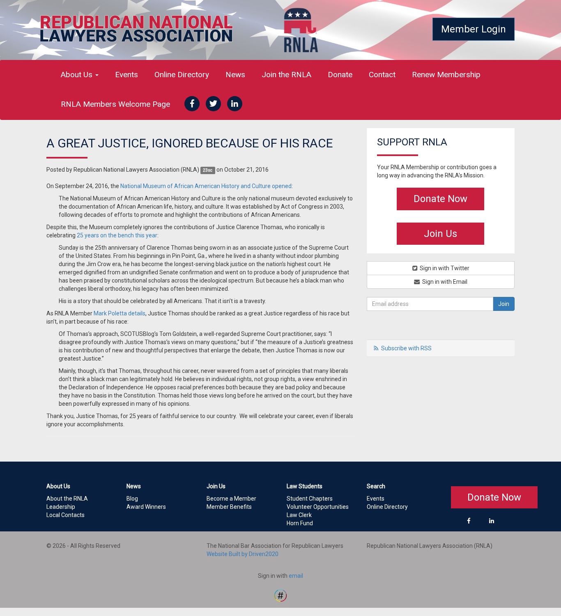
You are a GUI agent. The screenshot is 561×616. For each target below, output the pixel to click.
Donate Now (440, 199)
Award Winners (146, 506)
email (296, 575)
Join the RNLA (286, 74)
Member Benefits (229, 506)
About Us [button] (77, 74)
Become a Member (231, 498)
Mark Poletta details (119, 313)
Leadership (60, 506)
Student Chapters (310, 498)
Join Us (440, 233)
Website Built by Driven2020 (242, 554)
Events (126, 74)
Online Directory (181, 74)
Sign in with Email (444, 281)
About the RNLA (67, 498)
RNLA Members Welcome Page (115, 104)
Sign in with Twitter (443, 268)
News (235, 74)
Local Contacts (65, 515)
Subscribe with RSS (406, 348)
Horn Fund (300, 523)
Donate (340, 74)
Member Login (473, 29)
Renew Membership (446, 74)
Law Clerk (299, 515)
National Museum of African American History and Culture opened (206, 186)
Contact (382, 74)
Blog (132, 498)
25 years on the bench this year (117, 235)
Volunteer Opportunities (318, 506)
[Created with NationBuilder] (280, 594)
